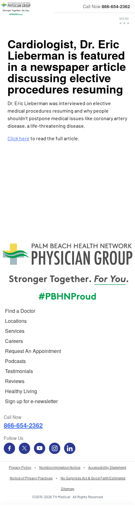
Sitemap (67, 488)
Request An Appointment (33, 351)
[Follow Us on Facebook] (9, 448)
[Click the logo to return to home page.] (16, 9)
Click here (19, 138)
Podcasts (15, 361)
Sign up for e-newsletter (31, 401)
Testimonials (19, 371)
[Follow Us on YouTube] (39, 448)
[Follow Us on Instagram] (54, 448)
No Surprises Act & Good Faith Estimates (93, 478)
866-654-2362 (116, 6)
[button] (124, 20)
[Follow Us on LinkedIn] (69, 448)
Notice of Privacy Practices (31, 478)
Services (14, 330)
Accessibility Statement (107, 467)
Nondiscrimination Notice (59, 467)
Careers (14, 340)
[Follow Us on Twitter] (24, 448)
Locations (16, 320)
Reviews (14, 381)
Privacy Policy (20, 467)
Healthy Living (21, 391)
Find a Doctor (20, 310)
